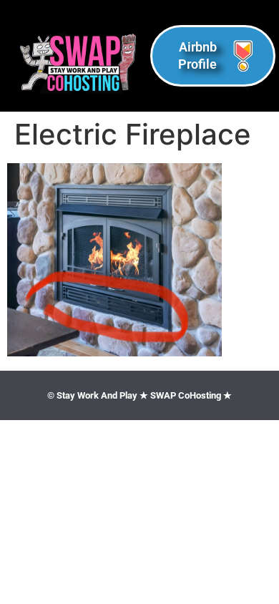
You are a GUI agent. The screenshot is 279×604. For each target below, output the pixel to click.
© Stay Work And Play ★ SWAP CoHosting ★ (139, 395)
